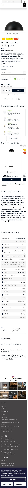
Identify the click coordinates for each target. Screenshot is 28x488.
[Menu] (24, 5)
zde (12, 475)
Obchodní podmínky (7, 463)
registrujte (9, 359)
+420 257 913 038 (9, 439)
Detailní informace (7, 66)
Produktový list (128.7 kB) (16, 330)
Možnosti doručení (21, 79)
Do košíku (18, 90)
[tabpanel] (14, 21)
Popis (4, 184)
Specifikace (10, 184)
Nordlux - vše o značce (8, 429)
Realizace (4, 417)
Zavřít (10, 102)
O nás (3, 415)
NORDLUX (10, 50)
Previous (21, 146)
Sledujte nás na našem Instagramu (13, 379)
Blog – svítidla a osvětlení (9, 420)
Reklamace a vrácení (7, 466)
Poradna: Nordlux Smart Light (10, 426)
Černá (13, 172)
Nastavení (13, 479)
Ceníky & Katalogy (6, 431)
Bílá (9, 172)
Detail (11, 180)
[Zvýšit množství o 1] (9, 90)
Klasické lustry (20, 238)
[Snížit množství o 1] (4, 90)
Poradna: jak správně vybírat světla (10, 423)
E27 (24, 295)
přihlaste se (21, 357)
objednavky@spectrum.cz (12, 444)
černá (23, 272)
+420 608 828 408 (9, 441)
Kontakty (4, 461)
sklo (23, 282)
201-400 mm (21, 248)
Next (24, 146)
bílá (19, 272)
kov (21, 282)
